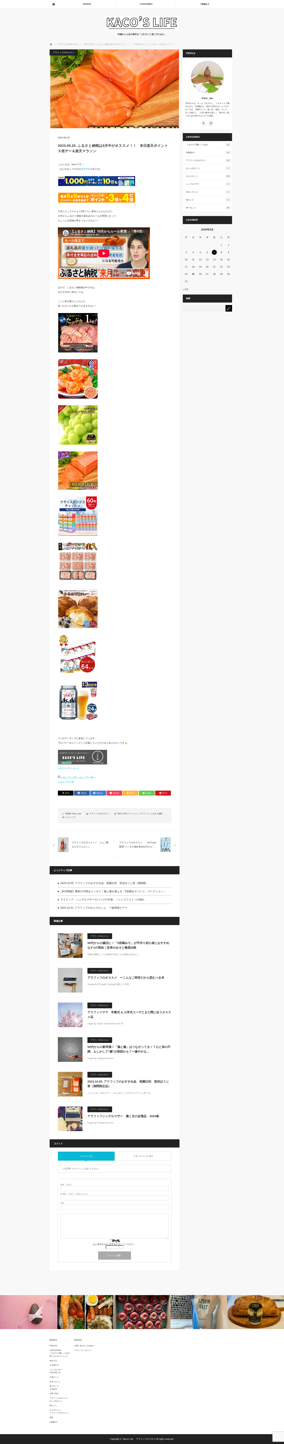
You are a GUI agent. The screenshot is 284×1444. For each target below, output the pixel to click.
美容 (51, 1417)
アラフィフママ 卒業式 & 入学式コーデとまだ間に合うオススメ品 (129, 1015)
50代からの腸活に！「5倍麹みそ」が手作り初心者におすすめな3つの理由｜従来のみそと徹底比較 (128, 945)
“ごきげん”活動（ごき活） (60, 1353)
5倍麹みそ (205, 4)
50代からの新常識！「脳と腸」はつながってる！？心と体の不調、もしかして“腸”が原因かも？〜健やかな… (129, 1049)
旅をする (53, 1361)
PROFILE (87, 4)
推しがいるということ (59, 1356)
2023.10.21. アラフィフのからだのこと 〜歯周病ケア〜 (93, 907)
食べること (207, 208)
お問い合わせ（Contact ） (84, 1346)
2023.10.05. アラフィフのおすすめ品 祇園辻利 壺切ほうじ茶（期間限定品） (128, 1084)
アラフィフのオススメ (63, 52)
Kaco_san (76, 813)
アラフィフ (145, 813)
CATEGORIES (146, 4)
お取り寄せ (54, 1393)
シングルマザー (207, 184)
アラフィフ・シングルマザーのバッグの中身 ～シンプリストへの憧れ (102, 899)
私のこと (207, 200)
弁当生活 (53, 1389)
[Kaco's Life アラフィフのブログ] (142, 29)
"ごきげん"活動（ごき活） (207, 144)
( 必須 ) (66, 1185)
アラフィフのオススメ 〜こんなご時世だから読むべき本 (125, 977)
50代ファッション (131, 813)
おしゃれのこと (207, 168)
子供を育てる (55, 1372)
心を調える (54, 1365)
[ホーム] (53, 4)
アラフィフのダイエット (60, 1413)
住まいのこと (207, 192)
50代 (119, 813)
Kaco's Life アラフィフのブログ (139, 1439)
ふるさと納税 (156, 813)
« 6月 (185, 289)
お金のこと (54, 1377)
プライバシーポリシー (83, 1350)
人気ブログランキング (68, 768)
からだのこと (207, 176)
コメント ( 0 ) (86, 1156)
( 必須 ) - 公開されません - (74, 1194)
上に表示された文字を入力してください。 (114, 1244)
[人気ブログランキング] (82, 763)
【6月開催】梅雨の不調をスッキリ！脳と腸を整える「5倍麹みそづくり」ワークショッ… (113, 891)
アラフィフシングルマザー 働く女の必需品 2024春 (123, 1116)
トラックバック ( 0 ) (143, 1156)
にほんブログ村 (66, 782)
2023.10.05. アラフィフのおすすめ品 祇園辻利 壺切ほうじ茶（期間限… (104, 883)
